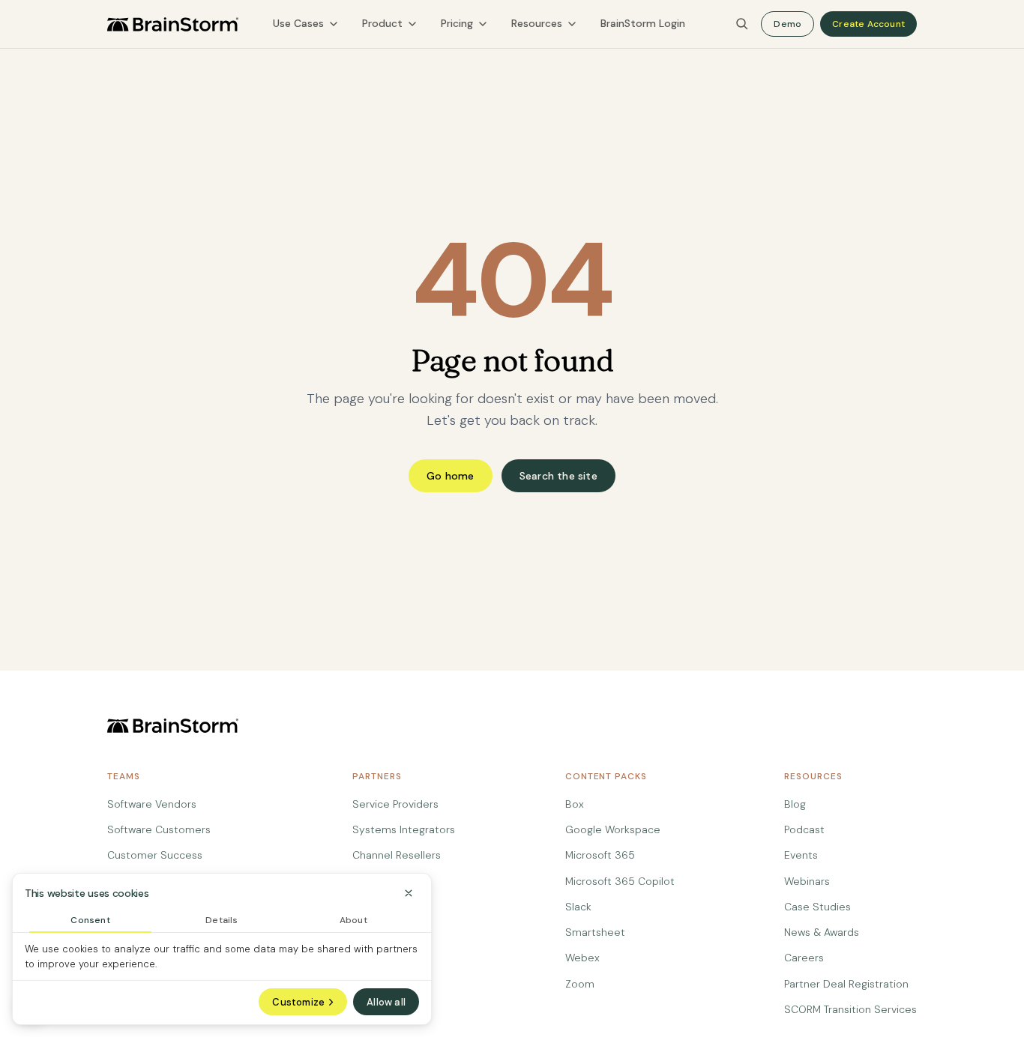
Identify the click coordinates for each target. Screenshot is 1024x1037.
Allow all (386, 1002)
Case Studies (817, 906)
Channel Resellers (396, 855)
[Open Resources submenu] (572, 23)
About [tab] (353, 920)
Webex (582, 957)
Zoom (579, 984)
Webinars (807, 881)
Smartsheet (595, 932)
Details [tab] (221, 920)
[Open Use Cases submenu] (334, 23)
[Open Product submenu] (412, 23)
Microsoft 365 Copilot (620, 881)
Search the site (558, 476)
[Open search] (742, 24)
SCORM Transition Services (850, 1009)
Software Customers (159, 829)
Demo (787, 24)
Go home (450, 476)
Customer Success (154, 855)
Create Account (868, 24)
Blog (795, 804)
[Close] (408, 893)
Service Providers (395, 804)
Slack (578, 906)
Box (574, 804)
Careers (804, 957)
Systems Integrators (403, 829)
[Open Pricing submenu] (483, 23)
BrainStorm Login (642, 23)
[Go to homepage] (172, 24)
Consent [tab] (89, 920)
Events (801, 855)
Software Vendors (151, 804)
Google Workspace (612, 829)
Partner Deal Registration (846, 984)
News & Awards (821, 932)
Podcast (804, 829)
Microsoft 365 (600, 855)
